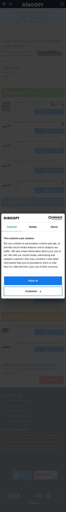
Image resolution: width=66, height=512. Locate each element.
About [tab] (54, 226)
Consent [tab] (12, 226)
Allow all (33, 280)
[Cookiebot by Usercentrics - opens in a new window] (48, 218)
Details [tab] (33, 226)
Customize (31, 291)
